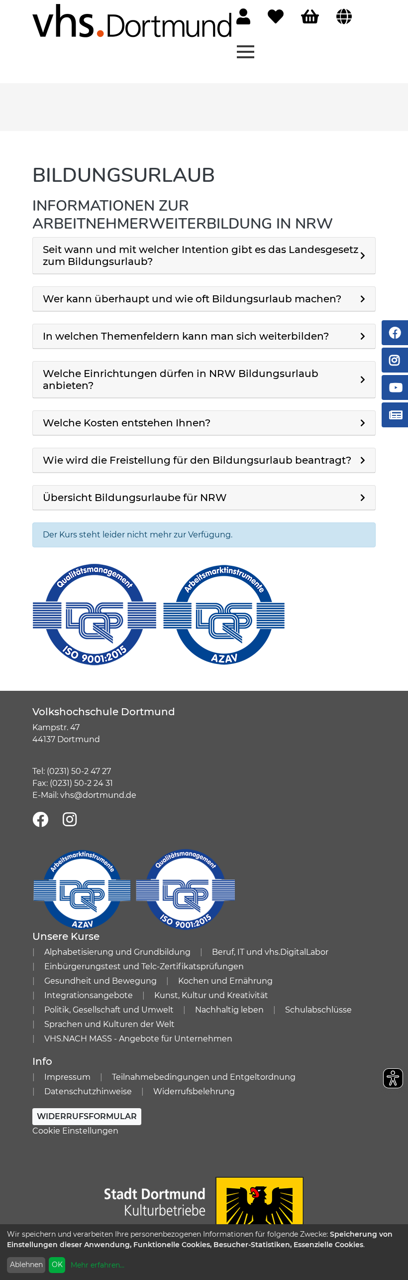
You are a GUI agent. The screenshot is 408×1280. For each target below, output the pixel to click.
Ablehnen (26, 1264)
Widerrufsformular (87, 1116)
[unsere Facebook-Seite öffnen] (40, 820)
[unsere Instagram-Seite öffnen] (70, 820)
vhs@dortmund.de (98, 795)
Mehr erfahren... (97, 1265)
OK (57, 1264)
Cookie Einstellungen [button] (75, 1131)
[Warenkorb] (310, 17)
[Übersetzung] (344, 17)
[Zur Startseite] (131, 20)
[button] (204, 255)
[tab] (204, 256)
